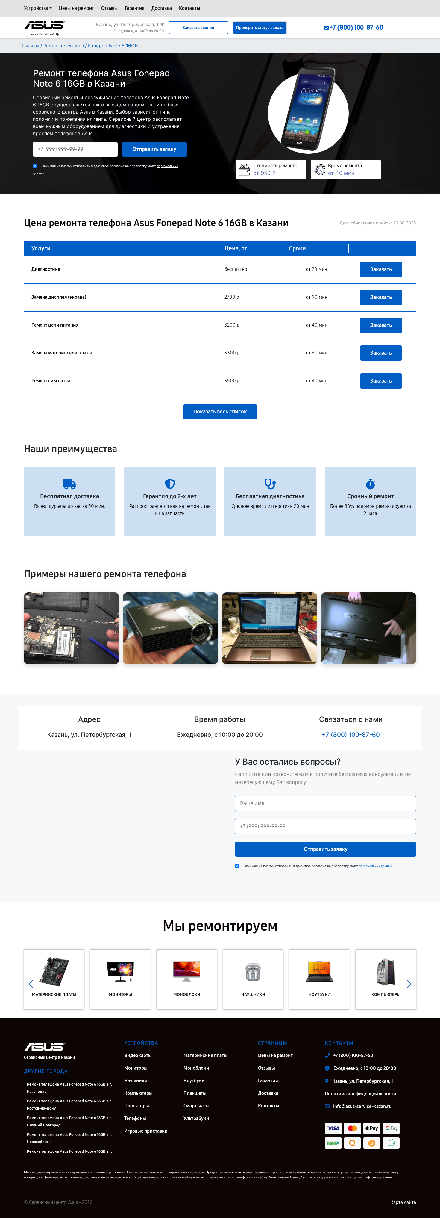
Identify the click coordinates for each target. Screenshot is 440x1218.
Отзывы (109, 8)
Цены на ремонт (76, 8)
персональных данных (375, 866)
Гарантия (134, 8)
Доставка (161, 8)
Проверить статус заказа (259, 27)
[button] (31, 984)
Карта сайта (403, 1202)
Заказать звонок (198, 27)
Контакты (189, 8)
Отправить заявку (154, 149)
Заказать (381, 269)
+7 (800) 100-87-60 (351, 734)
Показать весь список (220, 411)
